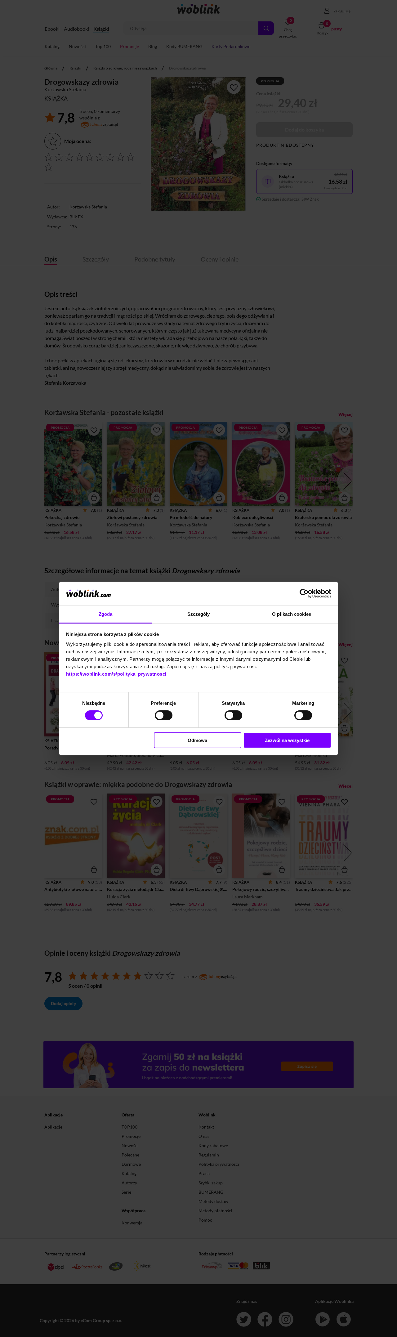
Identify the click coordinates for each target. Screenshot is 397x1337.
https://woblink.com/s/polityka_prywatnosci (116, 674)
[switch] (163, 715)
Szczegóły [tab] (198, 614)
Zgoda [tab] (106, 614)
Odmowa (197, 740)
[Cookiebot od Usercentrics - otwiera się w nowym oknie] (304, 593)
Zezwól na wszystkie (287, 740)
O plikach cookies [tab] (291, 614)
